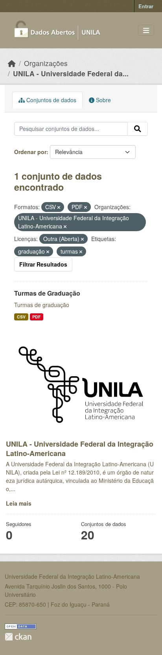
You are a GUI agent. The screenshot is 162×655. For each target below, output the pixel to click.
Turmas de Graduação (47, 293)
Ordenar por (30, 152)
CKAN (18, 637)
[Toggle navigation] (146, 30)
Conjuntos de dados (50, 100)
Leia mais (18, 503)
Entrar (145, 6)
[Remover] (58, 207)
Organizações (46, 63)
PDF (36, 317)
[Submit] (137, 129)
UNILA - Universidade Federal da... (71, 73)
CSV (21, 317)
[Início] (12, 63)
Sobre (102, 100)
